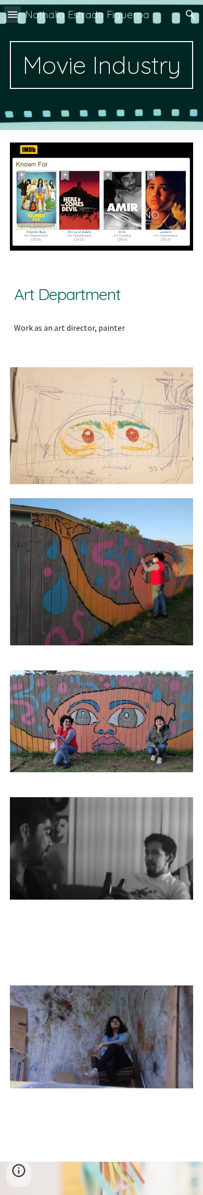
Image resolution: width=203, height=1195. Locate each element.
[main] (101, 65)
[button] (12, 14)
